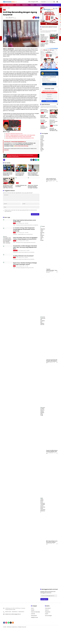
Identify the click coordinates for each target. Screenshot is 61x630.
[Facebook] (31, 160)
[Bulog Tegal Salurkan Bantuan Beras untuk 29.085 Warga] (9, 168)
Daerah (30, 170)
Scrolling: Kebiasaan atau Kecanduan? (21, 186)
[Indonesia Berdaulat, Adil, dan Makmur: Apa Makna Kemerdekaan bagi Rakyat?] (54, 123)
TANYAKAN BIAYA (49, 84)
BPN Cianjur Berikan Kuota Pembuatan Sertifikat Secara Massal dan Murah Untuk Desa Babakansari (52, 542)
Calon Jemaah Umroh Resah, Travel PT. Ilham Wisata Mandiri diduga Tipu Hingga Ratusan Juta (51, 179)
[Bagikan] (38, 18)
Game (42, 112)
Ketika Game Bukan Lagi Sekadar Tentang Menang (44, 116)
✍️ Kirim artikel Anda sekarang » (21, 146)
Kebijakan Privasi (34, 617)
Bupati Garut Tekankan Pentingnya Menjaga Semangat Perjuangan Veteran (33, 186)
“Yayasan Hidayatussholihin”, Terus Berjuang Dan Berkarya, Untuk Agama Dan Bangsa (52, 270)
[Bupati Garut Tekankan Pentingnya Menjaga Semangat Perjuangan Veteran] (33, 180)
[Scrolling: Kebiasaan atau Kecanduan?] (21, 180)
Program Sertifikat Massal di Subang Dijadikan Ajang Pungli (51, 451)
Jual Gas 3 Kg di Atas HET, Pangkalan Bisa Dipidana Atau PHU (51, 360)
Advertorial (43, 41)
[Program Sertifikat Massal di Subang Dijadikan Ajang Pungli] (42, 452)
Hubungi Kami (34, 615)
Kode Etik (33, 613)
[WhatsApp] (38, 160)
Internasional (47, 608)
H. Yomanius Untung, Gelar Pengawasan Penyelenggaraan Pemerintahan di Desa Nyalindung (20, 174)
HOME (4, 9)
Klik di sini (6, 150)
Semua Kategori (48, 615)
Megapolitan (47, 611)
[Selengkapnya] (41, 29)
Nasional (47, 610)
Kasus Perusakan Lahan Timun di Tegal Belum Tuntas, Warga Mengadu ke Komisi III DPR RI (33, 174)
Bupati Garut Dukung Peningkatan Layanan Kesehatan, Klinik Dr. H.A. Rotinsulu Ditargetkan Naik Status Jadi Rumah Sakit (54, 41)
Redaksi (32, 610)
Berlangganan (44, 599)
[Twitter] (34, 160)
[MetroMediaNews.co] (10, 1)
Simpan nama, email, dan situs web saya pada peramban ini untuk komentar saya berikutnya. (21, 210)
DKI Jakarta (15, 250)
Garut (14, 265)
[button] (54, 2)
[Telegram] (36, 160)
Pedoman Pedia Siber (35, 611)
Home (32, 608)
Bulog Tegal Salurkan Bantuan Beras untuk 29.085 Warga (7, 174)
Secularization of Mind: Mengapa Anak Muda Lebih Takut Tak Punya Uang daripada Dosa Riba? (8, 186)
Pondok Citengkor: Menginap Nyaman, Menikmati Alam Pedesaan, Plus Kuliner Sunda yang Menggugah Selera (44, 45)
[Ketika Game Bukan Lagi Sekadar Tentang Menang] (44, 111)
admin (7, 17)
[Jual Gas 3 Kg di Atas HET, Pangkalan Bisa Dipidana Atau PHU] (42, 361)
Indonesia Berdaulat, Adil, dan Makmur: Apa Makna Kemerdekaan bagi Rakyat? (53, 129)
